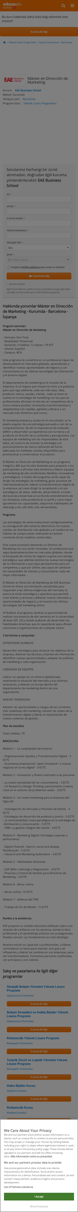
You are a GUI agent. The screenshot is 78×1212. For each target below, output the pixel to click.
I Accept (39, 1196)
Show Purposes (39, 1206)
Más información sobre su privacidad (31, 1156)
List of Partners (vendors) (18, 1187)
